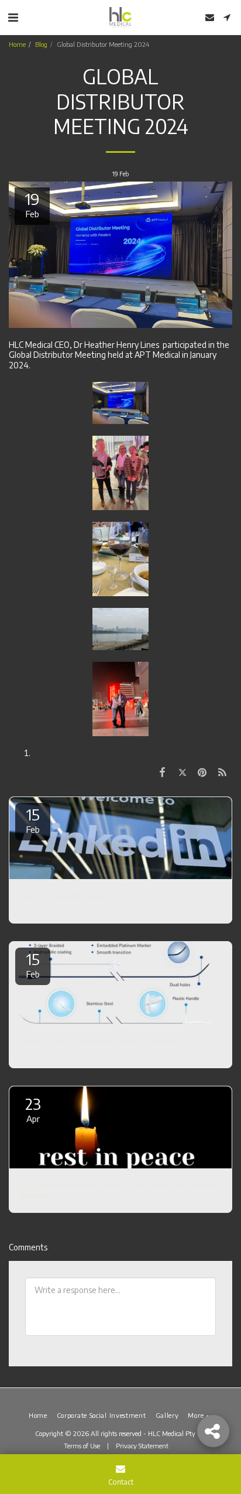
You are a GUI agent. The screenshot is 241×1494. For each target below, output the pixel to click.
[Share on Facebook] (162, 772)
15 (33, 820)
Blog (41, 44)
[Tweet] (182, 772)
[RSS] (222, 772)
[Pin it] (202, 772)
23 (33, 1109)
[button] (13, 16)
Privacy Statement (143, 1445)
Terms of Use (82, 1445)
